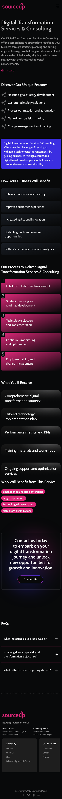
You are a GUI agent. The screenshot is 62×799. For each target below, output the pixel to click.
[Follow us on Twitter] (28, 795)
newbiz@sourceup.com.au (15, 722)
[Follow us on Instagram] (33, 795)
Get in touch (10, 70)
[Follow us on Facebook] (23, 795)
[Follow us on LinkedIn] (38, 795)
